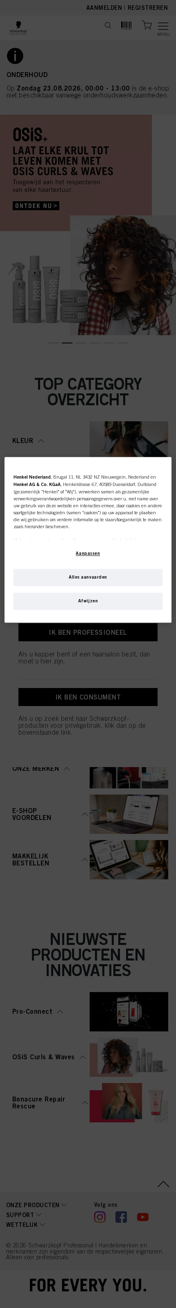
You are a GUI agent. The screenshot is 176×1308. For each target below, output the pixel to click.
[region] (88, 539)
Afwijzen (88, 601)
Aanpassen (88, 553)
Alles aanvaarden (88, 577)
